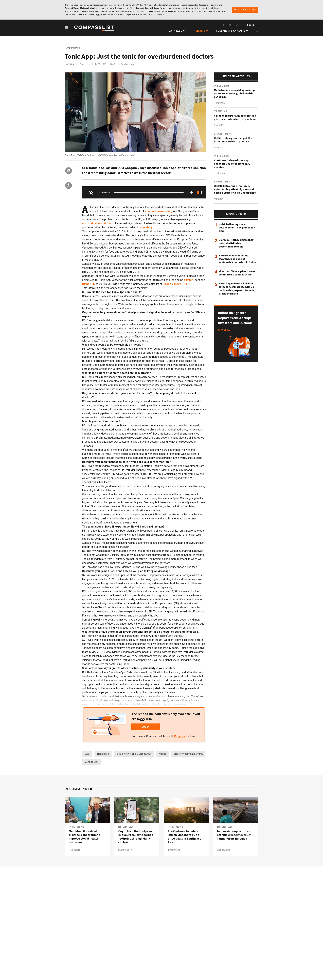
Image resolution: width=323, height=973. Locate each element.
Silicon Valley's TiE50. (176, 284)
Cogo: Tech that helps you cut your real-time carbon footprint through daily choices (135, 836)
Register (179, 736)
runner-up (88, 284)
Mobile (162, 753)
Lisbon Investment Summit (188, 753)
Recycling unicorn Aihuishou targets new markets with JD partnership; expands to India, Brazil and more (237, 288)
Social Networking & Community (134, 753)
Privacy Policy (87, 8)
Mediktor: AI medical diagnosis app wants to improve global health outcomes (235, 93)
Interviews (72, 48)
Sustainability (125, 849)
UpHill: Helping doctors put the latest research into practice (233, 139)
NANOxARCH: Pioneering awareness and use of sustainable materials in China (237, 259)
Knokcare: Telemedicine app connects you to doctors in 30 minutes (232, 164)
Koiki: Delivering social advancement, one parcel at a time (237, 227)
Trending (220, 111)
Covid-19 (218, 125)
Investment (174, 849)
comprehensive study (159, 211)
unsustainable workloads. (98, 223)
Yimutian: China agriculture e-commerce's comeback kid (237, 272)
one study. (146, 227)
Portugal (70, 64)
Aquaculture (223, 849)
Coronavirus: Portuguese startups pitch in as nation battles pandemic (235, 117)
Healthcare (103, 753)
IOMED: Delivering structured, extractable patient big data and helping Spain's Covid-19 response (235, 189)
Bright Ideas (223, 134)
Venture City (91, 762)
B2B (87, 753)
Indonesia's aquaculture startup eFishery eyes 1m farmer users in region (234, 834)
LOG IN (250, 25)
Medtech (218, 147)
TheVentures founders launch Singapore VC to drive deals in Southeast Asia (184, 836)
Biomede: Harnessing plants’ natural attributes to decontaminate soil (236, 243)
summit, (189, 280)
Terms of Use (71, 8)
